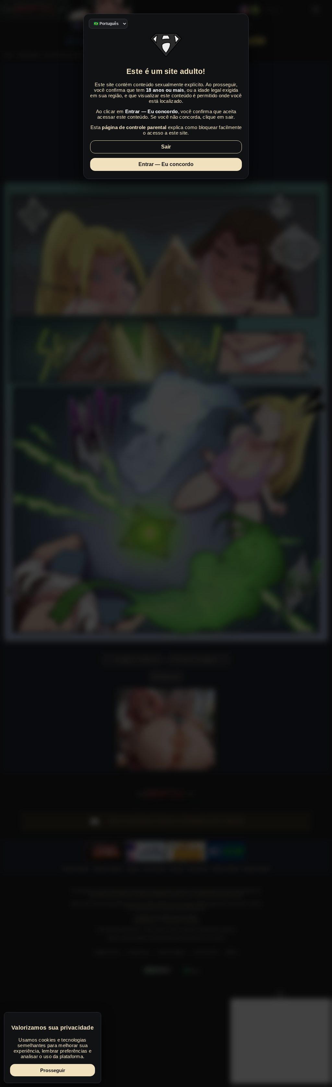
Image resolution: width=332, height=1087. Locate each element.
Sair (166, 146)
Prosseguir (52, 1070)
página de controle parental (134, 127)
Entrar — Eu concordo (166, 164)
